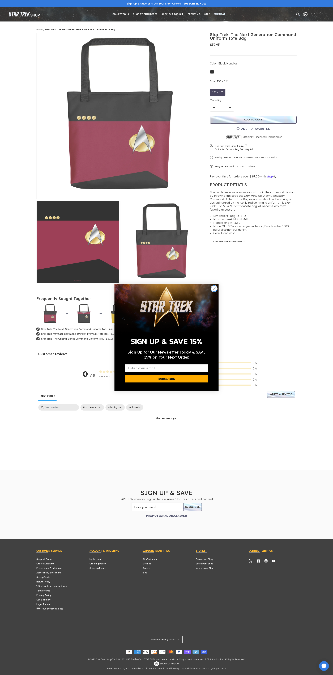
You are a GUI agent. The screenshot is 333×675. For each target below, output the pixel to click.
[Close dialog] (214, 289)
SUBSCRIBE (166, 378)
